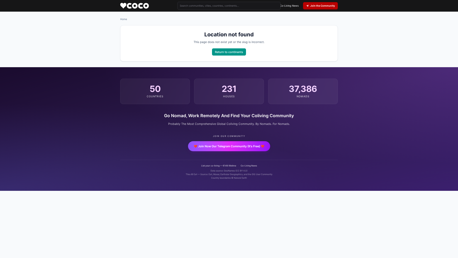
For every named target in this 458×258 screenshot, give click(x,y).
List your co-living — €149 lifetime (218, 165)
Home (123, 19)
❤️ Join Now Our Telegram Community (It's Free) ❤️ (229, 146)
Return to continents (229, 52)
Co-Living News (249, 165)
